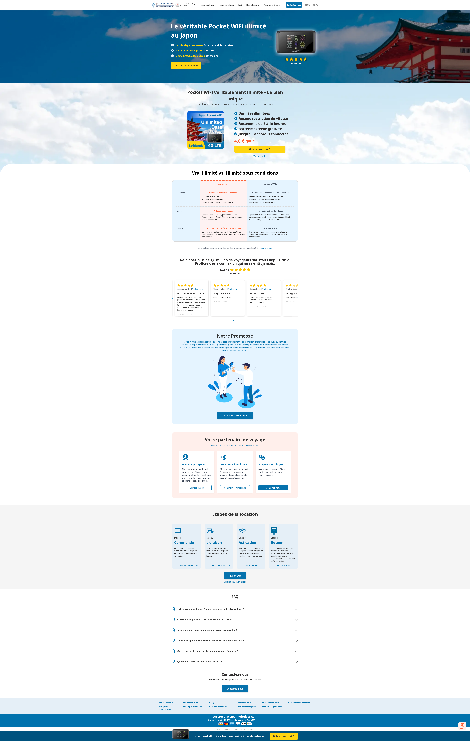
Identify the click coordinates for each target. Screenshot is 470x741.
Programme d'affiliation (299, 702)
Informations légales (246, 707)
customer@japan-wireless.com (235, 716)
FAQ (212, 702)
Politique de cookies (193, 707)
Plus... (234, 320)
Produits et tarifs (165, 702)
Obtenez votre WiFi (186, 65)
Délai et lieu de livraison (235, 581)
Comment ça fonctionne (235, 487)
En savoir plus (265, 248)
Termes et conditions (220, 707)
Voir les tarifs (259, 156)
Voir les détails (197, 487)
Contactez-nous (294, 5)
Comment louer (191, 702)
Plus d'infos (235, 575)
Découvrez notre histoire (235, 415)
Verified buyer (197, 289)
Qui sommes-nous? (271, 702)
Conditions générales (272, 707)
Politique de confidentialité (164, 708)
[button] (175, 298)
